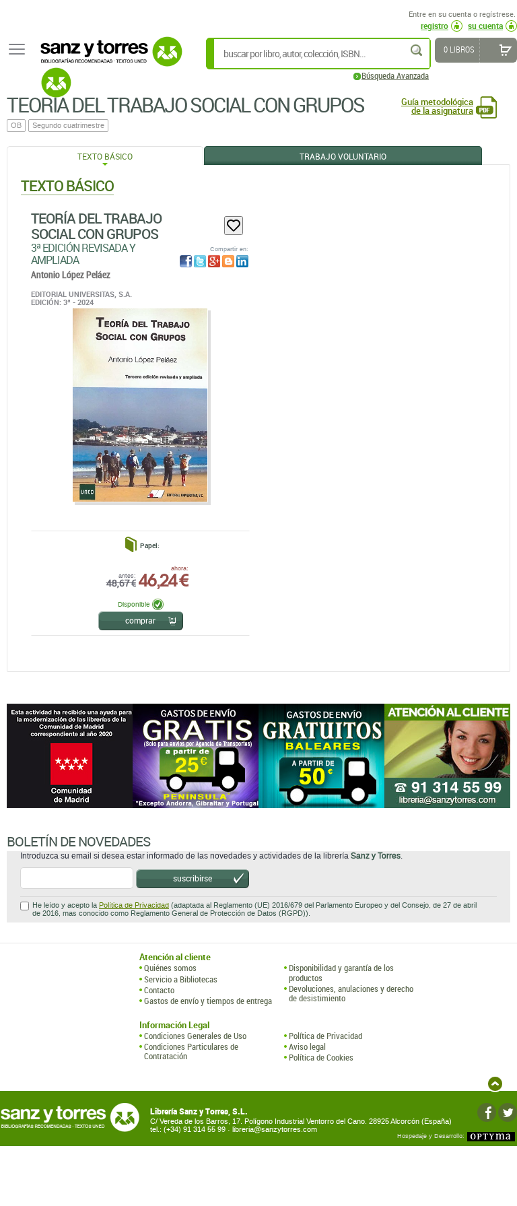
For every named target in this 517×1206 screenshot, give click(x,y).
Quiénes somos (170, 967)
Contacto (159, 990)
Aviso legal (307, 1046)
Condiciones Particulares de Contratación (191, 1051)
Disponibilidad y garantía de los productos (341, 972)
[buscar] (417, 50)
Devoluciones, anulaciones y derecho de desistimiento (351, 993)
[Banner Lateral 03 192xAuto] (447, 756)
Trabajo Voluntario (343, 156)
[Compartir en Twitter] (200, 261)
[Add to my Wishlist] (233, 225)
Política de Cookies (321, 1057)
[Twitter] (507, 1112)
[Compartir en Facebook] (186, 261)
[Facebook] (486, 1112)
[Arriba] (495, 1083)
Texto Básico (105, 156)
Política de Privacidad (134, 905)
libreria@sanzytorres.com (274, 1129)
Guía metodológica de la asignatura (437, 106)
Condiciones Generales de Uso (195, 1035)
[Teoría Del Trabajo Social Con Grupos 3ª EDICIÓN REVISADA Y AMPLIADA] (139, 405)
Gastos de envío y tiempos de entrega (208, 1000)
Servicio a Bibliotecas (180, 979)
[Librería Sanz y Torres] (107, 59)
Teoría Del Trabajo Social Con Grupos (96, 226)
